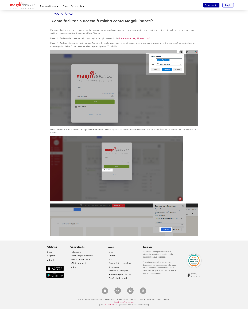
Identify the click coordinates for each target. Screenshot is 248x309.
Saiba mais (76, 6)
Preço (65, 6)
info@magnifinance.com (124, 302)
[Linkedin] (130, 290)
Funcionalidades (48, 6)
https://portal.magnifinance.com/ (134, 38)
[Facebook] (105, 290)
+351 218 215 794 (111, 305)
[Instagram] (143, 290)
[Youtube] (117, 290)
